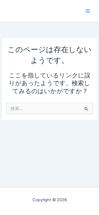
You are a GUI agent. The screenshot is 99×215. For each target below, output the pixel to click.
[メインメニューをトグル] (88, 11)
